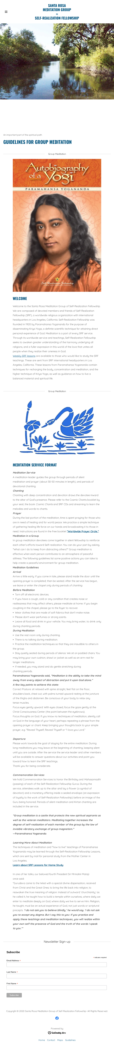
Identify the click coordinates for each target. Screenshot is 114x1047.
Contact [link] (51, 1040)
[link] (57, 18)
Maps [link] (60, 1040)
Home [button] (42, 1040)
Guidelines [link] (70, 1040)
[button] (11, 11)
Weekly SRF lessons (24, 355)
